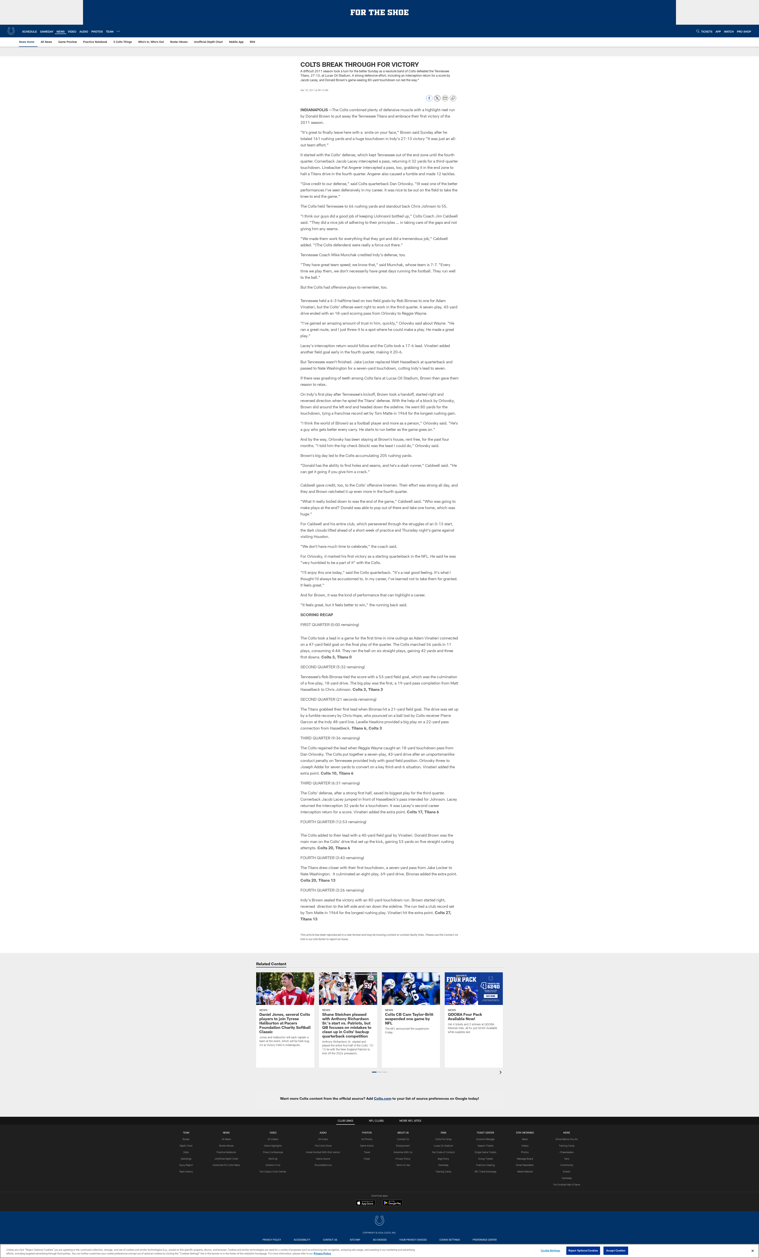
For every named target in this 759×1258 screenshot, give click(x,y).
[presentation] (501, 1073)
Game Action (367, 1145)
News (226, 1132)
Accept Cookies (615, 1250)
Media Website (525, 1171)
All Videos (273, 1139)
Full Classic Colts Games (273, 1171)
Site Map (355, 1239)
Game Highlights (273, 1145)
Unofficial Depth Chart (226, 1158)
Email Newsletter (525, 1165)
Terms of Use (403, 1165)
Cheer (367, 1158)
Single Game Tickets (485, 1152)
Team (186, 1132)
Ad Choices (380, 1239)
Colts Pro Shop (443, 1139)
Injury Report (186, 1165)
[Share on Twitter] (437, 100)
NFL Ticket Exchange (485, 1171)
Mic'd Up (273, 1158)
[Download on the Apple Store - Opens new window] (365, 1203)
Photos (367, 1132)
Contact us (330, 1239)
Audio (323, 1132)
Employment (403, 1145)
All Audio (323, 1139)
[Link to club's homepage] (11, 31)
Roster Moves (226, 1145)
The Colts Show (323, 1145)
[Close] (752, 1250)
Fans (566, 1158)
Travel (367, 1152)
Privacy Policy (403, 1158)
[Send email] (445, 100)
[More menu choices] (118, 31)
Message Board (525, 1158)
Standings (186, 1158)
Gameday (443, 1165)
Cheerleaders (567, 1152)
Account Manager (485, 1139)
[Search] (698, 31)
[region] (379, 1251)
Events (566, 1171)
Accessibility (302, 1239)
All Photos (366, 1139)
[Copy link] (453, 98)
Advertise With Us (403, 1152)
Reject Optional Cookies (583, 1250)
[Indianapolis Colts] (379, 1221)
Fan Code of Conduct (443, 1152)
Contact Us (403, 1139)
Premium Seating (485, 1165)
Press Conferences (273, 1152)
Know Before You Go (567, 1139)
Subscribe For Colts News (226, 1165)
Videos (525, 1145)
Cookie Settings (449, 1239)
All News (226, 1139)
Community (566, 1165)
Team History (186, 1171)
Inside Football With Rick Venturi (323, 1152)
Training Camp (443, 1171)
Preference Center (485, 1239)
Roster (186, 1139)
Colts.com (382, 1098)
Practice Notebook (226, 1152)
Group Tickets (485, 1158)
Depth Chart (186, 1145)
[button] (374, 1072)
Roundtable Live (323, 1165)
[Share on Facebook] (429, 100)
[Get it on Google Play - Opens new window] (392, 1205)
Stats (186, 1152)
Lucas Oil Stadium (443, 1145)
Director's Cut (273, 1165)
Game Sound (323, 1158)
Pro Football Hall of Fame (566, 1184)
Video (273, 1132)
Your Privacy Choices (413, 1239)
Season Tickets (486, 1145)
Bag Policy (443, 1158)
